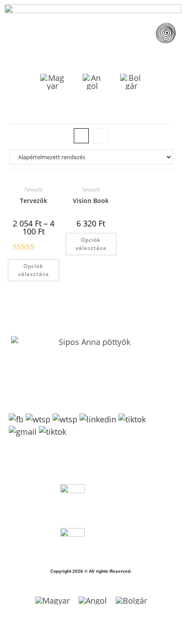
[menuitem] (52, 82)
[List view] (100, 135)
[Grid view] (81, 135)
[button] (165, 34)
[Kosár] (164, 109)
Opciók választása (33, 270)
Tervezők (33, 189)
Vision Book (91, 200)
